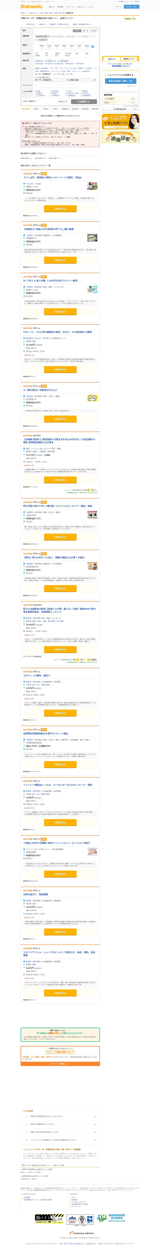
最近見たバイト (129, 59)
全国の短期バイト (55, 158)
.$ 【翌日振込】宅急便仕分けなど (40, 390)
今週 (76, 53)
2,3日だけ (50, 61)
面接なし (40, 93)
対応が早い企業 (73, 93)
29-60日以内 (69, 63)
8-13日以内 (39, 63)
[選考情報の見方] (121, 109)
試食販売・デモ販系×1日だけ (59, 24)
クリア (96, 68)
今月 (46, 55)
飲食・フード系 (66, 74)
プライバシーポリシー (79, 1202)
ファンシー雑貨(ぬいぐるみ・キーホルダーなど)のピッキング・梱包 (57, 785)
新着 (38, 91)
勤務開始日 (65, 109)
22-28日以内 (59, 63)
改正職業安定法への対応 (80, 1204)
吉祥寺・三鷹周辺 (39, 451)
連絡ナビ (52, 7)
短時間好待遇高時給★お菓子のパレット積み (45, 733)
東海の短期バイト (41, 158)
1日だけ (39, 61)
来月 (56, 55)
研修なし (56, 93)
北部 (34, 904)
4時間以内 (56, 95)
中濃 (86, 1188)
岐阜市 (23, 1172)
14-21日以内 (48, 63)
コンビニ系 (56, 74)
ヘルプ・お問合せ (134, 1)
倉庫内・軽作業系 (41, 68)
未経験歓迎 (87, 95)
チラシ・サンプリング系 (67, 68)
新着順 (36, 109)
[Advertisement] (60, 1017)
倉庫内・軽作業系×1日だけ (82, 24)
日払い (70, 91)
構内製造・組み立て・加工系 (37, 338)
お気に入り (81, 7)
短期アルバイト (94, 1190)
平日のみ (86, 93)
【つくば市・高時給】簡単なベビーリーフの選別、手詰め (52, 177)
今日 (36, 53)
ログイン (118, 7)
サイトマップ (76, 1206)
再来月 (67, 55)
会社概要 (27, 1197)
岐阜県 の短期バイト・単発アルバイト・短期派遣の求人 (38, 1188)
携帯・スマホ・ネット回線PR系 (78, 71)
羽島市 (30, 1172)
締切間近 (56, 91)
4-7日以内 (63, 61)
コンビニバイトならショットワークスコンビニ (41, 1243)
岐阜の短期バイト (27, 158)
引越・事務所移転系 (42, 71)
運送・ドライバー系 (34, 449)
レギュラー (91, 7)
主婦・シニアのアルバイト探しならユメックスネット (117, 1243)
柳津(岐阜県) (24, 1179)
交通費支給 (71, 95)
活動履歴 (60, 7)
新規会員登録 (116, 66)
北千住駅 (60, 621)
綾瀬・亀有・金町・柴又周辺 (43, 621)
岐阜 (33, 1179)
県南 (34, 341)
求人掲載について (123, 1)
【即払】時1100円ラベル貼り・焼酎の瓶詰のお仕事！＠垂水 (53, 557)
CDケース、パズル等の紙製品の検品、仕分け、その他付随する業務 (57, 332)
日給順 (55, 109)
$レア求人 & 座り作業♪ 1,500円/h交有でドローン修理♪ (50, 280)
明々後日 (68, 53)
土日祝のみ (41, 95)
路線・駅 (85, 31)
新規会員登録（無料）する (121, 81)
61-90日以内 (79, 63)
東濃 (81, 1188)
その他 (30, 184)
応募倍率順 (95, 109)
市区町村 (93, 31)
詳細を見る (60, 208)
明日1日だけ (31, 24)
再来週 (37, 55)
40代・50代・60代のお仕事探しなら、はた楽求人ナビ (77, 1243)
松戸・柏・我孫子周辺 (41, 685)
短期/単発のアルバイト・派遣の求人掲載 (37, 1200)
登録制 (85, 91)
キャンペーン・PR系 (58, 71)
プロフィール (70, 7)
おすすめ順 (25, 109)
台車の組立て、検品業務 (35, 894)
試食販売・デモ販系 (84, 68)
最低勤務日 (75, 109)
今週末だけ (42, 24)
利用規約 (75, 1200)
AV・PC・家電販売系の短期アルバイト (40, 1190)
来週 (86, 53)
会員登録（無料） (131, 7)
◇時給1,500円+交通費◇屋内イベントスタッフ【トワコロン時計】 (57, 843)
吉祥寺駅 (51, 451)
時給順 (46, 109)
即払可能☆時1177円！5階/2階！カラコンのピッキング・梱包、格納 (57, 506)
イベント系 (53, 68)
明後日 (57, 53)
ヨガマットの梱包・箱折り (36, 675)
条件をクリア (63, 101)
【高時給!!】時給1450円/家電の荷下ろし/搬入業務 (48, 229)
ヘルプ (74, 1197)
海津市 (38, 1172)
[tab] (111, 59)
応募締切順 (85, 109)
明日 (46, 53)
